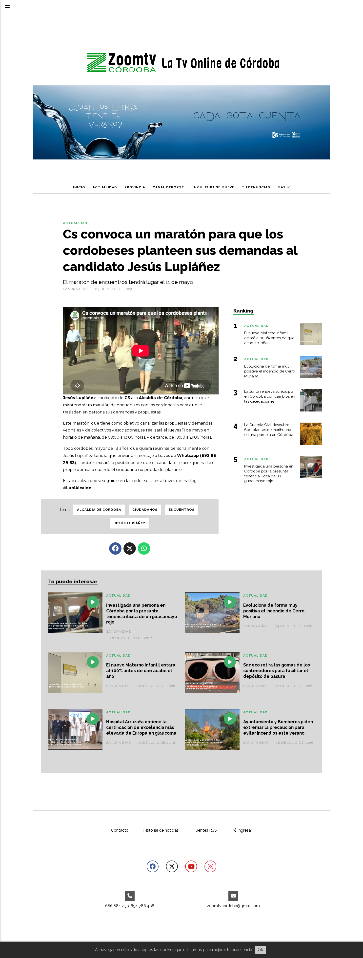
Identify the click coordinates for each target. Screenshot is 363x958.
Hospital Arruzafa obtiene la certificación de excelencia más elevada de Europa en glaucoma (141, 727)
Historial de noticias (161, 830)
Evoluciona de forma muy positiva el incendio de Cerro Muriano (273, 611)
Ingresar (244, 830)
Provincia (134, 187)
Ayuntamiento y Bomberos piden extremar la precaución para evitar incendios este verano (278, 727)
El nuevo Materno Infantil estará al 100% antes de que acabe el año (140, 670)
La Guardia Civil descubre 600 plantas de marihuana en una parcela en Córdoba (268, 430)
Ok (260, 949)
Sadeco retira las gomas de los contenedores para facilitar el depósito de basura (276, 670)
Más (282, 187)
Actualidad (105, 187)
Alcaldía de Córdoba (99, 509)
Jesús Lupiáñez (129, 523)
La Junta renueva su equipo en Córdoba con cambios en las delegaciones (269, 396)
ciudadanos (145, 509)
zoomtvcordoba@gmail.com (233, 905)
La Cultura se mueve (212, 187)
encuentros (182, 509)
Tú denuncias (256, 187)
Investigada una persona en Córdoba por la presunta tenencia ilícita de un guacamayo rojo (141, 614)
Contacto (119, 830)
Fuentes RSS (205, 830)
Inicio (79, 187)
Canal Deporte (168, 187)
